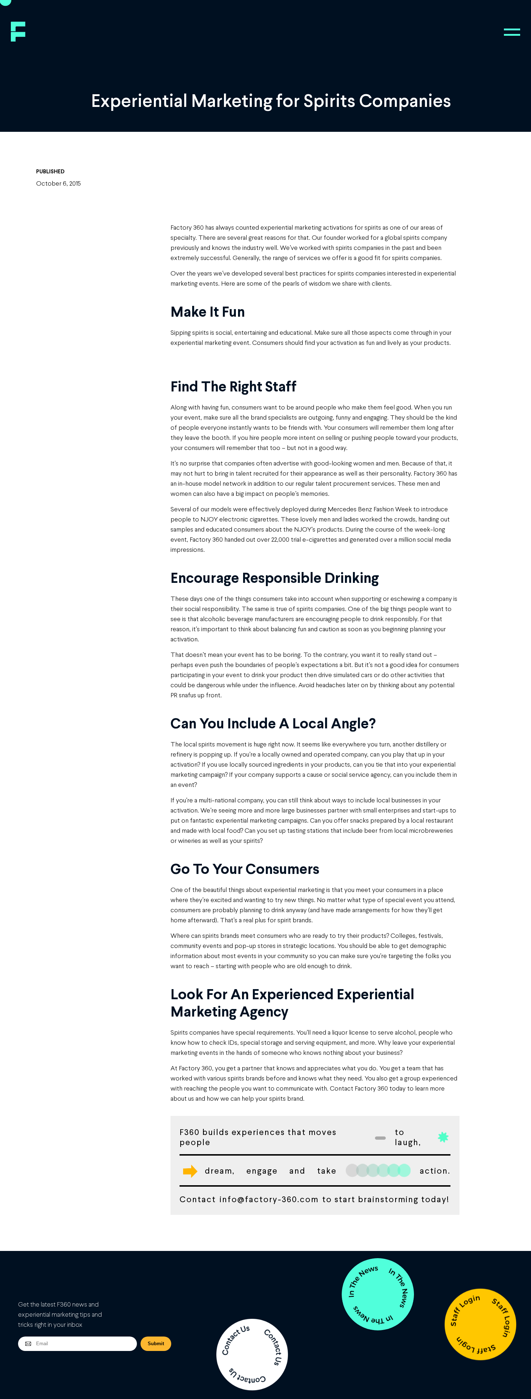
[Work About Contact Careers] (512, 32)
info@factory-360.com (269, 1199)
